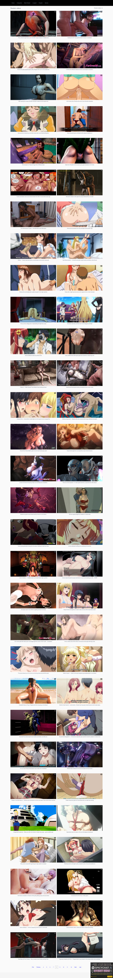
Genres (46, 3)
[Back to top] (109, 973)
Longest (34, 3)
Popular (41, 3)
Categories (19, 3)
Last (80, 967)
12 (71, 967)
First (33, 967)
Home (13, 3)
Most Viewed (27, 3)
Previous (38, 967)
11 (67, 967)
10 (63, 967)
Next (75, 967)
